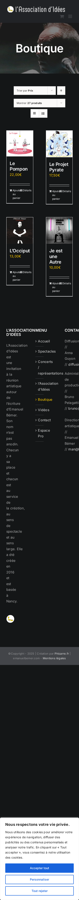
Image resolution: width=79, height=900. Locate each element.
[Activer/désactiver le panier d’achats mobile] (62, 16)
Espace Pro (39, 433)
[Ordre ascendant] (61, 90)
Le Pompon (19, 166)
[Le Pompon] (20, 143)
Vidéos (39, 410)
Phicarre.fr (62, 653)
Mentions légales (54, 658)
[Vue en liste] (43, 113)
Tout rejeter (40, 891)
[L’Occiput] (20, 230)
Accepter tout (39, 868)
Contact (39, 420)
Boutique (39, 399)
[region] (39, 859)
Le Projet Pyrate (58, 166)
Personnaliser (39, 879)
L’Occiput (20, 250)
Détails (26, 190)
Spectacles (39, 351)
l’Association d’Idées (39, 386)
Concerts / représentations (39, 367)
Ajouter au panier (16, 194)
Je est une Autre (56, 256)
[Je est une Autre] (59, 230)
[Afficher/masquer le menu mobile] (70, 16)
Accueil (39, 341)
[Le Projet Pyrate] (59, 144)
